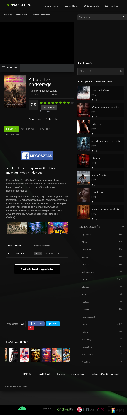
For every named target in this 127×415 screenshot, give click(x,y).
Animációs (86, 249)
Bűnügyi (85, 257)
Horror (39, 119)
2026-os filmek (112, 6)
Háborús (85, 309)
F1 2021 (85, 294)
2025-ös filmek (91, 6)
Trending (61, 374)
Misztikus (86, 362)
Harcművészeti (88, 317)
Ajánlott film (87, 234)
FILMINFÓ (11, 129)
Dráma (85, 279)
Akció (31, 119)
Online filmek (51, 6)
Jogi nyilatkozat (78, 374)
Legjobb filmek (43, 374)
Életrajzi (85, 287)
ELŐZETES (44, 129)
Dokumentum (88, 272)
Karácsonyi (87, 339)
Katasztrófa (87, 347)
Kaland (85, 332)
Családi (85, 264)
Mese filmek (87, 354)
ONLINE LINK (13, 134)
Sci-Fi (48, 119)
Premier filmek (71, 6)
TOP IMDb (26, 374)
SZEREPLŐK (27, 129)
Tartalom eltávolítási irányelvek (105, 374)
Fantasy (85, 302)
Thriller (57, 119)
